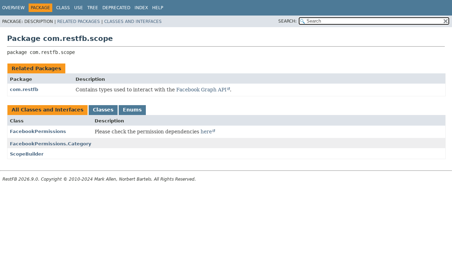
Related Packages (78, 21)
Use (78, 7)
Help (157, 7)
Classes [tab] (103, 110)
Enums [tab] (132, 110)
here (206, 131)
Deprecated (116, 7)
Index (141, 7)
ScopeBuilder (26, 154)
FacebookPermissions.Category (50, 143)
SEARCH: (287, 21)
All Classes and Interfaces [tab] (47, 110)
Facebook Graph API (201, 89)
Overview (13, 7)
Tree (92, 7)
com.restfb (24, 89)
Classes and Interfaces (133, 21)
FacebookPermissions (38, 131)
